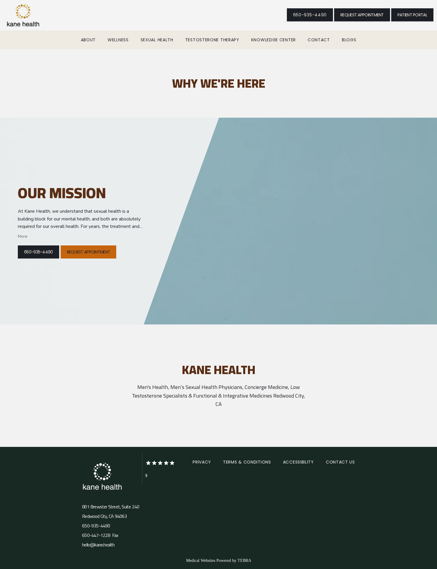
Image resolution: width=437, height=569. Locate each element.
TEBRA (244, 560)
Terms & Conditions (247, 462)
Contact (319, 40)
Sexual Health (157, 40)
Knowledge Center (273, 40)
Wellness (118, 40)
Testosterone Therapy (212, 40)
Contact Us (340, 462)
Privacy (202, 462)
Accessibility (298, 462)
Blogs (349, 40)
